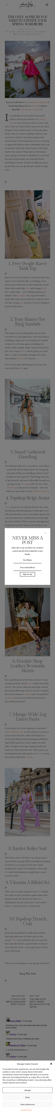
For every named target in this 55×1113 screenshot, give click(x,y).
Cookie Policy (26, 1109)
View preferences (27, 1104)
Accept (27, 1090)
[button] (51, 1063)
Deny (27, 1097)
